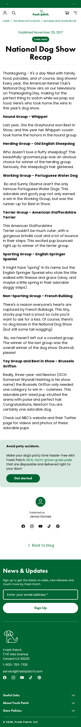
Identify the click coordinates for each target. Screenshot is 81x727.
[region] (40, 4)
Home (6, 21)
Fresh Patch (23, 722)
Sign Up (40, 608)
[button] (14, 13)
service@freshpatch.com (22, 671)
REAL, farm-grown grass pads (49, 460)
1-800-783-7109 (15, 664)
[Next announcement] (73, 4)
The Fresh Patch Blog (26, 21)
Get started (23, 478)
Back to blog (43, 545)
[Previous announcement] (7, 4)
